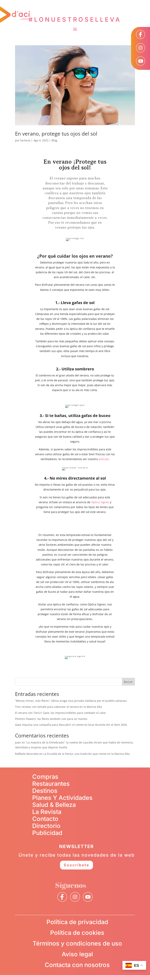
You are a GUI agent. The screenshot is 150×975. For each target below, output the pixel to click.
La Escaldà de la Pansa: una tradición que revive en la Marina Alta (86, 754)
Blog (54, 140)
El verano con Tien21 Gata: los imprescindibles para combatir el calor (60, 713)
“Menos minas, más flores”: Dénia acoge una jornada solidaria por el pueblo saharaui (71, 701)
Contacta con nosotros (77, 964)
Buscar (128, 682)
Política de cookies (77, 932)
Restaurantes (51, 783)
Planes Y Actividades (62, 797)
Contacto (45, 818)
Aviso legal (77, 954)
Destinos (44, 790)
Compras (45, 776)
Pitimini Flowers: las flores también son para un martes (51, 719)
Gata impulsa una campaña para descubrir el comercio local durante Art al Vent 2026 (71, 725)
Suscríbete (76, 865)
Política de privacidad (77, 921)
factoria (25, 140)
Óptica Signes (100, 502)
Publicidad (47, 832)
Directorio (46, 825)
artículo (104, 459)
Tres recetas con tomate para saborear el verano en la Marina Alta (58, 707)
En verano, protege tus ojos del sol (56, 133)
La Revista (46, 811)
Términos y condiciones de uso (77, 943)
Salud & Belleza (54, 804)
